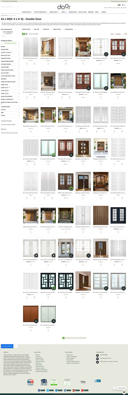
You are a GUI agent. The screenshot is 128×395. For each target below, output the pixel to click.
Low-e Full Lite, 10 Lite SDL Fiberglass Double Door (105, 58)
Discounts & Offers (40, 361)
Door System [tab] (26, 29)
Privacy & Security (40, 368)
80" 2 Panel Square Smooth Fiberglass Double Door (53, 325)
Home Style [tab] (4, 84)
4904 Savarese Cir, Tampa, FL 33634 (109, 361)
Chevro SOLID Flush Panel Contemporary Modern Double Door (56, 126)
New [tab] (2, 112)
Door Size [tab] (46, 29)
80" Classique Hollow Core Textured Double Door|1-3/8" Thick (38, 58)
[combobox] (10, 6)
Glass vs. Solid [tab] (6, 52)
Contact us (38, 356)
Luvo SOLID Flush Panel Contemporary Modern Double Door (72, 126)
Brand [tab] (3, 46)
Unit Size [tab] (36, 29)
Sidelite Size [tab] (57, 29)
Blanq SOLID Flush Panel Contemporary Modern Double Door (38, 126)
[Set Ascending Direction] (126, 34)
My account (38, 363)
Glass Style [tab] (5, 90)
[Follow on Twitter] (48, 390)
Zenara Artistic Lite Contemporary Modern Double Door (89, 58)
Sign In (114, 7)
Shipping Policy (39, 358)
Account (105, 7)
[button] (117, 63)
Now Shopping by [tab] (6, 29)
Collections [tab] (5, 73)
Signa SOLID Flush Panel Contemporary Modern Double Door (38, 226)
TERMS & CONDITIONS (41, 369)
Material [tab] (4, 78)
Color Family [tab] (5, 67)
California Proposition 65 (41, 371)
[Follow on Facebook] (39, 390)
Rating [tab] (3, 115)
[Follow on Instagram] (65, 390)
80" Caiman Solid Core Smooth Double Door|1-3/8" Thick (36, 92)
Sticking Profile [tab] (6, 64)
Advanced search (40, 366)
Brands (125, 7)
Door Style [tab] (4, 87)
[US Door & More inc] (64, 6)
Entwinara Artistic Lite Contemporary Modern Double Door (54, 58)
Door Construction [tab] (7, 70)
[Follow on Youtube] (74, 390)
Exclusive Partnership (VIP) (73, 361)
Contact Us (123, 1)
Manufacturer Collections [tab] (9, 103)
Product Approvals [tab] (7, 99)
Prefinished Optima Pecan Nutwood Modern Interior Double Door (108, 226)
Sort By (112, 34)
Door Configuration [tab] (7, 61)
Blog (122, 7)
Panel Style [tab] (4, 93)
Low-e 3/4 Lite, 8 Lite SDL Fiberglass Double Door (87, 259)
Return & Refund (40, 359)
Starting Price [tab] (5, 106)
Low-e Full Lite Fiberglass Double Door (67, 259)
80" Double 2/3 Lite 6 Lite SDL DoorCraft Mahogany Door (89, 92)
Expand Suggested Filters (10, 43)
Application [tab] (4, 49)
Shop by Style (70, 359)
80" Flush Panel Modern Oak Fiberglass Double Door (35, 325)
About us (38, 354)
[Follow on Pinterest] (82, 390)
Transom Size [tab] (69, 29)
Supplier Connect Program (73, 363)
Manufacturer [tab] (5, 58)
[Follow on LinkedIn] (56, 390)
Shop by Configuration (72, 356)
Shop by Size (70, 354)
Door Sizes (5, 15)
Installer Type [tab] (5, 55)
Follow (42, 390)
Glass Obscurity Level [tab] (8, 76)
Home (2, 15)
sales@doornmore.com (105, 358)
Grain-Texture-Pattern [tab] (8, 81)
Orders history (39, 364)
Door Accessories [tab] (6, 96)
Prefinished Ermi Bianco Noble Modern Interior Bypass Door (72, 58)
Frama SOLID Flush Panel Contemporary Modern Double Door (55, 226)
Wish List (110, 7)
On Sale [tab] (3, 109)
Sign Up (118, 7)
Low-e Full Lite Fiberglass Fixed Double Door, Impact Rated (37, 259)
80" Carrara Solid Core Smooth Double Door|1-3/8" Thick (36, 192)
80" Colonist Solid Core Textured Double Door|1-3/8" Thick (54, 192)
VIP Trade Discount (116, 1)
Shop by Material (71, 358)
